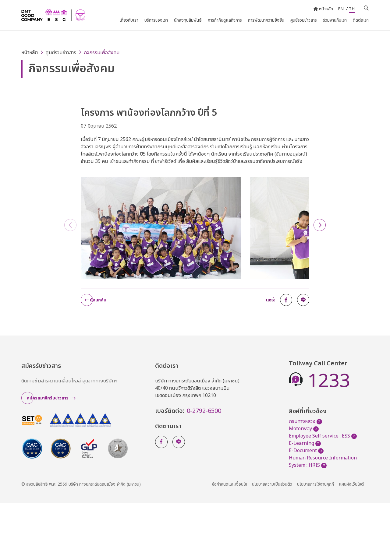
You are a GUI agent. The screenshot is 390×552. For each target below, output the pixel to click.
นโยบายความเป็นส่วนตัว (272, 484)
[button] (320, 225)
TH (352, 9)
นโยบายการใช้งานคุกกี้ (315, 484)
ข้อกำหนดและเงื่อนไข (229, 484)
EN (341, 9)
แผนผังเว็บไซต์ (351, 484)
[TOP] (378, 534)
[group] (161, 230)
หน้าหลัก (326, 9)
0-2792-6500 (204, 411)
